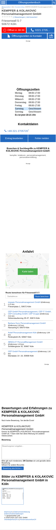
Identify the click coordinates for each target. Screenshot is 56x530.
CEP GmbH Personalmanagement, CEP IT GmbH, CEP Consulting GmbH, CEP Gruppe (29, 312)
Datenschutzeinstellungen (14, 514)
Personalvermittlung (19, 7)
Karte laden (27, 271)
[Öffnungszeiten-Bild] (13, 504)
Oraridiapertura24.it (11, 519)
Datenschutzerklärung (22, 512)
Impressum (8, 512)
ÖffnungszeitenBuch (29, 2)
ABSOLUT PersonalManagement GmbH (25, 342)
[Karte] (51, 36)
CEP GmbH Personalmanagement (23, 351)
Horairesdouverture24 (28, 519)
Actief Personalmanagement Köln (22, 332)
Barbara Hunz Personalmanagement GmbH (27, 323)
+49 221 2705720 (17, 131)
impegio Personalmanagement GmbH (24, 302)
